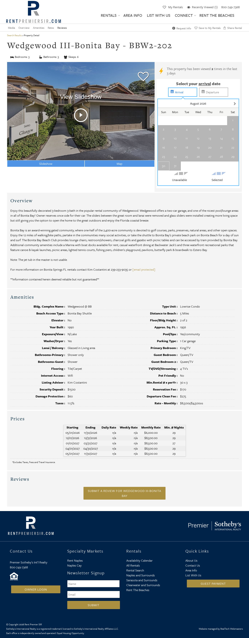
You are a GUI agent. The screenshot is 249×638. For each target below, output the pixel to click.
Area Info (132, 15)
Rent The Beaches (216, 15)
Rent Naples (75, 560)
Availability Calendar (139, 560)
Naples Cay (74, 565)
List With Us (158, 15)
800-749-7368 (230, 7)
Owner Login (36, 589)
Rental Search (135, 570)
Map (119, 163)
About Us (191, 560)
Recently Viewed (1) (205, 7)
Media (11, 28)
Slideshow (45, 163)
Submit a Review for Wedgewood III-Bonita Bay (124, 493)
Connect (184, 15)
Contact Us (192, 565)
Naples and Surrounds (140, 575)
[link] (143, 75)
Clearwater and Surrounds (143, 585)
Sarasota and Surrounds (141, 580)
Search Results (14, 35)
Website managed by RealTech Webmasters (221, 629)
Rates (51, 28)
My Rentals (176, 7)
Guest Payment (213, 583)
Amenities (38, 28)
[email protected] (143, 269)
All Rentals (133, 565)
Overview (24, 28)
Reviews (62, 28)
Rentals (109, 15)
